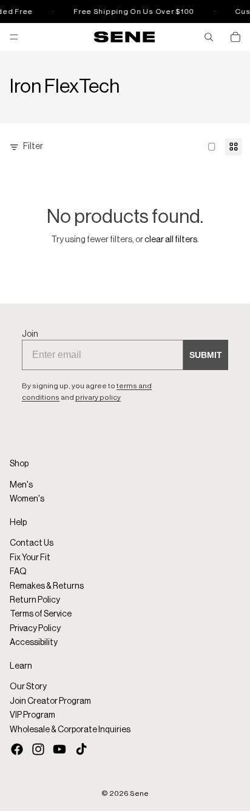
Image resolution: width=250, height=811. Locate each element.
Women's (27, 499)
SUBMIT (205, 355)
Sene (139, 793)
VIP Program (32, 715)
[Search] (208, 37)
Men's (21, 485)
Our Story (28, 687)
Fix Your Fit (30, 558)
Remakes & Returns (47, 585)
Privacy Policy (35, 628)
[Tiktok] (81, 749)
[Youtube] (59, 749)
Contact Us (31, 543)
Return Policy (35, 600)
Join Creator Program (50, 701)
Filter (33, 146)
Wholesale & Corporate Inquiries (70, 729)
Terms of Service (41, 614)
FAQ (18, 572)
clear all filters (170, 240)
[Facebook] (17, 749)
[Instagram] (38, 749)
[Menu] (14, 37)
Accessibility (34, 642)
